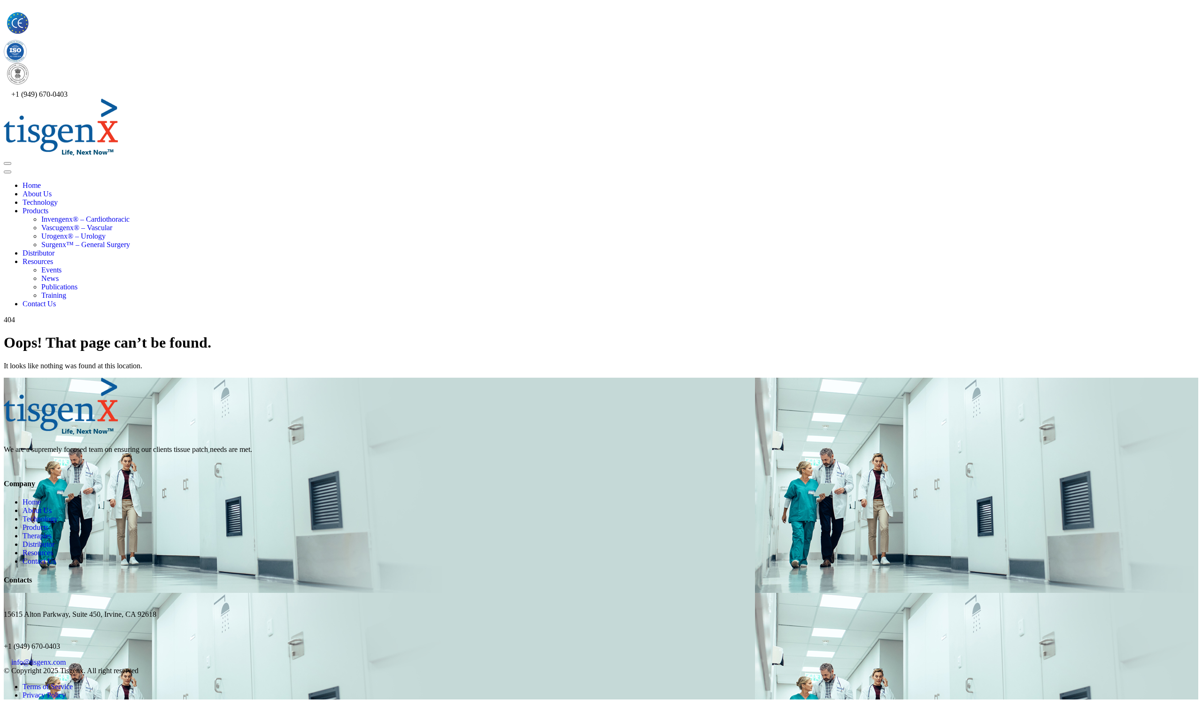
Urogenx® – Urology (73, 236)
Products (35, 211)
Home (32, 185)
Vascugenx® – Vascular (76, 228)
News (50, 278)
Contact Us (39, 304)
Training (53, 295)
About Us (37, 194)
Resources (38, 261)
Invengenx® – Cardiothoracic (85, 219)
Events (51, 270)
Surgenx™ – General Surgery (85, 245)
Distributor (38, 253)
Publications (59, 287)
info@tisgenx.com (38, 662)
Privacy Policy (44, 695)
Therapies (37, 536)
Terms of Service (48, 687)
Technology (40, 202)
